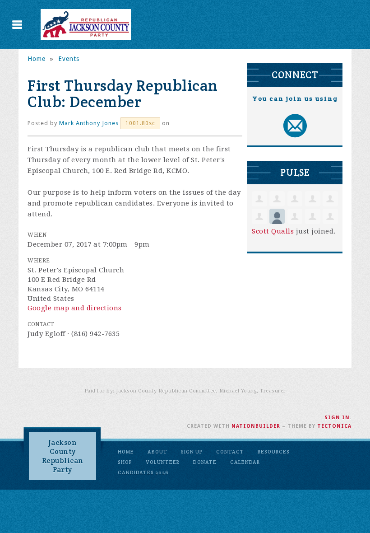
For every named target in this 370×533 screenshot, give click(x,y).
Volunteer (163, 462)
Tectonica (334, 426)
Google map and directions (75, 308)
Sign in (337, 418)
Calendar (245, 462)
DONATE (205, 462)
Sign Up (192, 452)
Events (68, 58)
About (157, 452)
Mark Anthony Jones (89, 123)
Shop (125, 462)
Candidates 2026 (143, 472)
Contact (230, 452)
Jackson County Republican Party (62, 456)
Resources (274, 452)
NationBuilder (255, 426)
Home (37, 58)
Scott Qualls (273, 231)
